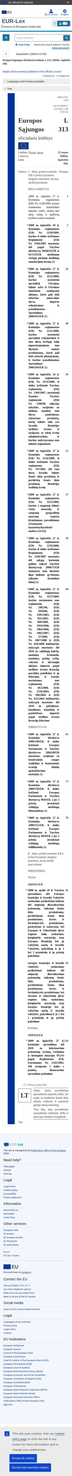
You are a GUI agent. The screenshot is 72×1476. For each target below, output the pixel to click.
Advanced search (60, 48)
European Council (12, 1349)
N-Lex (6, 1252)
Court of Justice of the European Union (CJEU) (26, 1360)
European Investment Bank (16, 1382)
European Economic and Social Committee (24, 1375)
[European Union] (10, 1266)
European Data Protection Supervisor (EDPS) (25, 1389)
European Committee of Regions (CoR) (22, 1378)
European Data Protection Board (19, 1393)
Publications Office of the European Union (23, 1400)
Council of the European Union (18, 1353)
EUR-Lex (13, 21)
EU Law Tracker (11, 1255)
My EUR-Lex (51, 14)
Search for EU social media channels (21, 1309)
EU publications (11, 1245)
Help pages (9, 1166)
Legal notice (9, 1186)
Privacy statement (12, 1197)
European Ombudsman (14, 1386)
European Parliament (13, 1345)
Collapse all (63, 76)
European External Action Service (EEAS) (23, 1371)
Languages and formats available (25, 81)
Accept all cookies (23, 1458)
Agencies (8, 1404)
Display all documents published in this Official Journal (32, 71)
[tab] (36, 81)
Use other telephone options (17, 1289)
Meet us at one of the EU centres (19, 1296)
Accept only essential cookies (30, 1467)
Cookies (7, 1333)
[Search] (66, 38)
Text (9, 88)
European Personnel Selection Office (21, 1397)
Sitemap (7, 1173)
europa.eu (26, 1272)
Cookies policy (10, 1190)
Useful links (9, 1217)
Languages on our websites (17, 1322)
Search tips (24, 44)
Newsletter (8, 1213)
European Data (10, 1230)
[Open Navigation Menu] (6, 37)
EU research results (13, 1237)
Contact (7, 1170)
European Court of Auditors (16, 1367)
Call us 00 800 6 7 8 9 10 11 (16, 1285)
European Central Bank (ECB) (17, 1364)
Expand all (49, 76)
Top (20, 1122)
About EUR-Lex (10, 1210)
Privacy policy (10, 1325)
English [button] (65, 14)
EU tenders (8, 1233)
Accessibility (9, 1193)
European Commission (14, 1356)
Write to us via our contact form (18, 1293)
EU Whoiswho (10, 1241)
